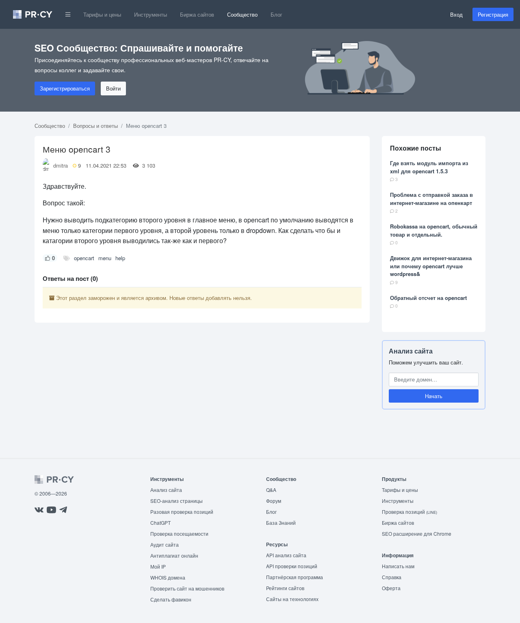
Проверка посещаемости (179, 533)
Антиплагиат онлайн (174, 555)
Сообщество (242, 14)
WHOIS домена (167, 577)
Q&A (271, 489)
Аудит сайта (164, 544)
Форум (273, 500)
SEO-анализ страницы (176, 500)
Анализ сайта (411, 351)
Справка (391, 576)
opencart (84, 258)
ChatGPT (160, 522)
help (120, 258)
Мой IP (158, 566)
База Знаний (281, 522)
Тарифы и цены (102, 14)
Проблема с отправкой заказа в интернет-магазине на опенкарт (431, 199)
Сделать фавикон (170, 599)
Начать (433, 396)
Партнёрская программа (294, 576)
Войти (113, 88)
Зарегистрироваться (65, 88)
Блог (276, 14)
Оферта (391, 587)
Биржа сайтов (197, 14)
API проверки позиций (291, 566)
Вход (456, 14)
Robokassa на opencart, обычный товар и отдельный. (433, 230)
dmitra (60, 165)
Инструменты (150, 14)
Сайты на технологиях (292, 598)
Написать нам (398, 566)
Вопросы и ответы (95, 125)
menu (104, 258)
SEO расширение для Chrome (416, 533)
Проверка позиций (409, 511)
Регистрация (493, 14)
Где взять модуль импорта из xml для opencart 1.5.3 (429, 167)
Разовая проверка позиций (181, 511)
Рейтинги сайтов (285, 587)
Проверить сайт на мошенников (187, 588)
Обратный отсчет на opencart (428, 298)
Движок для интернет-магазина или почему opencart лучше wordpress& (431, 266)
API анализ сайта (286, 555)
